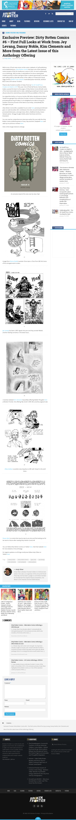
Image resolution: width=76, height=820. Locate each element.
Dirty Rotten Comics (22, 69)
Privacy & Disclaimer (47, 813)
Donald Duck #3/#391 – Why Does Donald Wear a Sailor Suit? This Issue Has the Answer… (39, 781)
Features (27, 21)
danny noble (11, 559)
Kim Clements (18, 400)
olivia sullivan (32, 562)
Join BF (71, 21)
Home (3, 21)
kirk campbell (22, 562)
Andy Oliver (7, 58)
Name (6, 700)
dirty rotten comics (23, 559)
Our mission (6, 759)
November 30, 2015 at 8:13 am (19, 654)
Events (4, 25)
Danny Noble (14, 261)
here (33, 108)
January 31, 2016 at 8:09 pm (18, 672)
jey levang (41, 559)
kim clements (12, 562)
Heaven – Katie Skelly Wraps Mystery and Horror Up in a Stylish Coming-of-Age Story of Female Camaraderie (38, 761)
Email (27, 700)
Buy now (63, 134)
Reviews (36, 21)
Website (6, 706)
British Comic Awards (17, 79)
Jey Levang (5, 330)
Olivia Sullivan (8, 469)
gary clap (33, 559)
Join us (13, 759)
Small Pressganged (21, 33)
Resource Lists (48, 21)
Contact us (61, 21)
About (11, 21)
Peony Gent (5, 538)
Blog (18, 21)
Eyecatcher (13, 33)
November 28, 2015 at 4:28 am (19, 636)
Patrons (13, 25)
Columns (8, 33)
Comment (7, 683)
